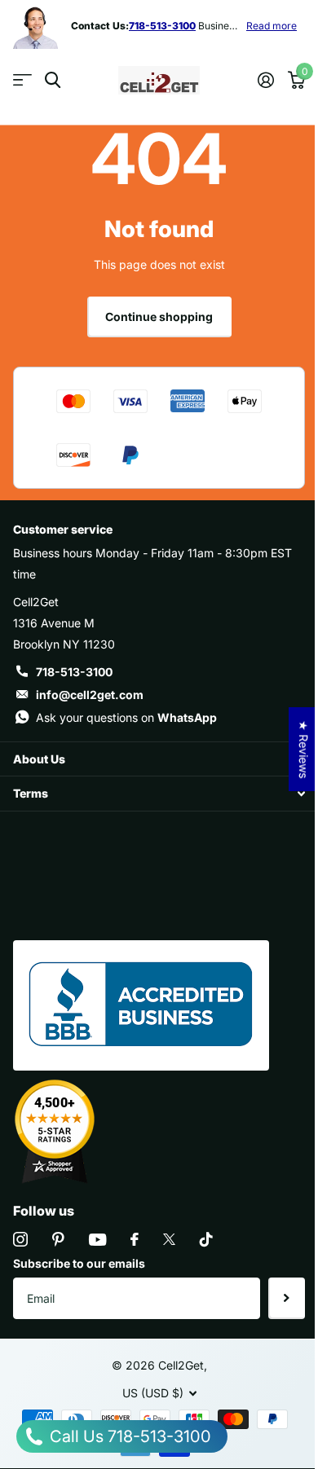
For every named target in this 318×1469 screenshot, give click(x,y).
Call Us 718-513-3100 (128, 1436)
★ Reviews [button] (304, 749)
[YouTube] (97, 1240)
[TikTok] (206, 1239)
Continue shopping (159, 316)
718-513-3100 (74, 672)
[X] (169, 1239)
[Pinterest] (58, 1239)
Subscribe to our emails (79, 1263)
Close (159, 759)
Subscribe (286, 1298)
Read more (271, 26)
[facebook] (134, 1239)
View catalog (22, 80)
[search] (52, 80)
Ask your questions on (126, 717)
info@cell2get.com (90, 695)
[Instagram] (20, 1239)
